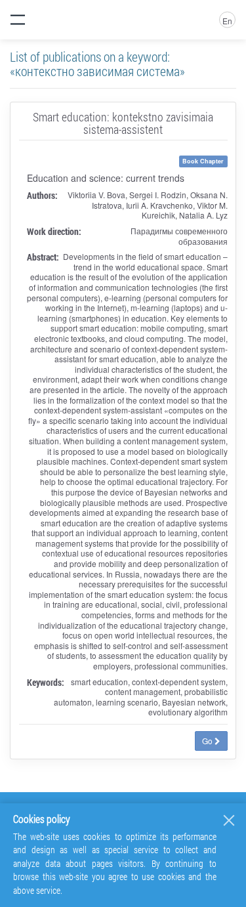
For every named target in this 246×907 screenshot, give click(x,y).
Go (208, 740)
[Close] (228, 820)
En (227, 20)
